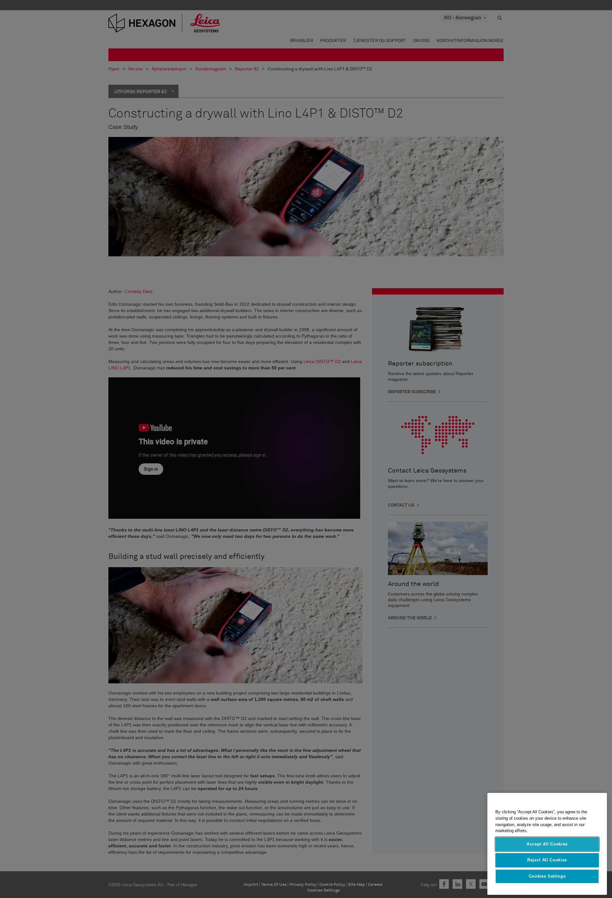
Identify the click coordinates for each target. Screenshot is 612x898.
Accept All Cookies (547, 844)
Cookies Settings (547, 876)
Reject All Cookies (547, 860)
